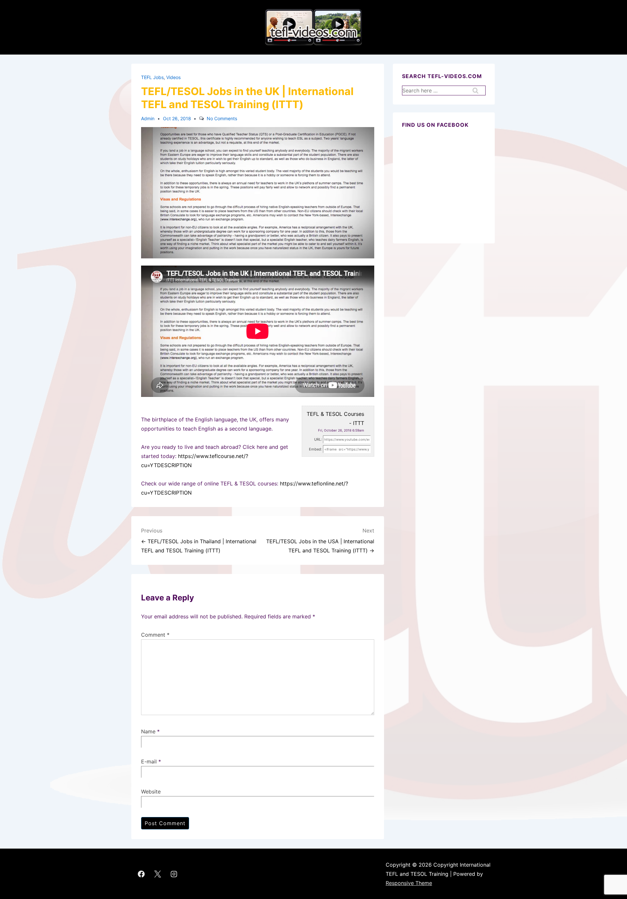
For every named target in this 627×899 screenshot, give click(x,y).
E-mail (149, 761)
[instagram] (174, 874)
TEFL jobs (152, 77)
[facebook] (141, 874)
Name (148, 731)
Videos (173, 77)
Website (151, 791)
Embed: (315, 449)
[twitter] (158, 874)
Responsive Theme (409, 883)
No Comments (222, 118)
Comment (155, 634)
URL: (318, 439)
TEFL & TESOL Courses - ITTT (335, 418)
